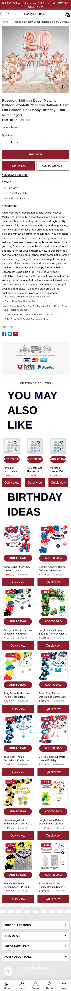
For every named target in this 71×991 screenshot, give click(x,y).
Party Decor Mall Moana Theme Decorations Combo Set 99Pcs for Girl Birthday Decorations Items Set (17, 695)
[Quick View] (15, 449)
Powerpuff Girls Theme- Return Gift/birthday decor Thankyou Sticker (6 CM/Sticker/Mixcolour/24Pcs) (11, 469)
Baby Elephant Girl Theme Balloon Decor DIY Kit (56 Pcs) (53, 885)
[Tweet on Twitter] (10, 334)
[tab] (35, 925)
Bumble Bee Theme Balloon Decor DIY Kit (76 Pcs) (17, 885)
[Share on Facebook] (4, 334)
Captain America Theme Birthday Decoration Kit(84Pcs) (52, 568)
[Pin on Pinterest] (15, 334)
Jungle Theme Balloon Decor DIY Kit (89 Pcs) (51, 822)
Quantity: (7, 135)
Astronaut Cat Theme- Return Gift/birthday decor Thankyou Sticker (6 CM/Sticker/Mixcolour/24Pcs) (35, 469)
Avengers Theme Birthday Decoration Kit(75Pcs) (17, 632)
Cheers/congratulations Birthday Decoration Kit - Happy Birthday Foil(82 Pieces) (16, 822)
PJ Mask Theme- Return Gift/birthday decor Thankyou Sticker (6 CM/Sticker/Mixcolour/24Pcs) (58, 469)
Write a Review (10, 127)
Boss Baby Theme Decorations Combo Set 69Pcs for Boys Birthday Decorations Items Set (16, 758)
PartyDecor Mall (40, 968)
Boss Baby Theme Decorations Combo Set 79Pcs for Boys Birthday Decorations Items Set (52, 695)
